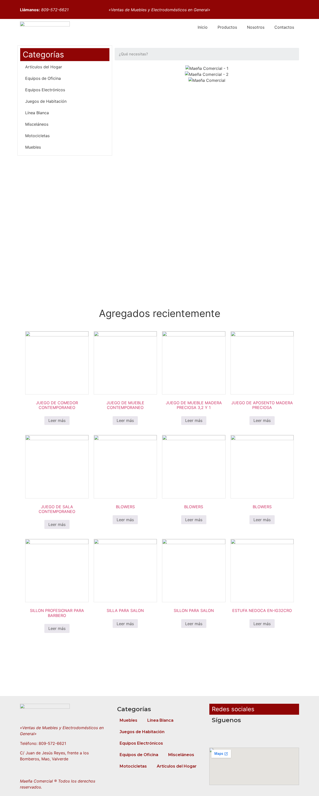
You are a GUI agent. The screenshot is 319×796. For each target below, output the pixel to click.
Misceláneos (36, 124)
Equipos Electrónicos (45, 89)
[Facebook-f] (251, 8)
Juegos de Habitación (46, 101)
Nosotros (255, 27)
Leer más (57, 420)
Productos (227, 27)
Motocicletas (37, 135)
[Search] (293, 54)
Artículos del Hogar (43, 66)
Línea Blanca (37, 112)
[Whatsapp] (281, 8)
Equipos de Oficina (43, 78)
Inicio (203, 27)
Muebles (33, 147)
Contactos (284, 27)
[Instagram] (266, 8)
